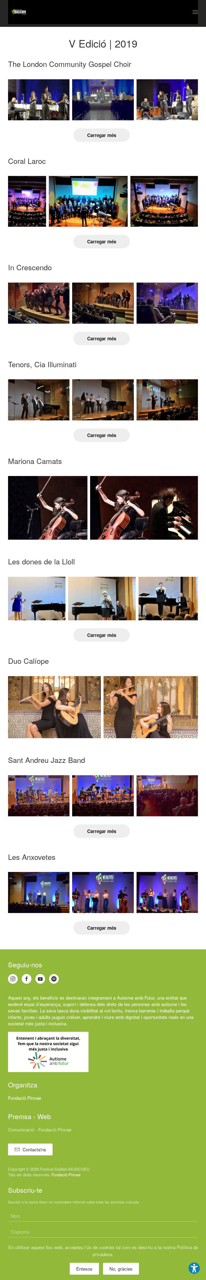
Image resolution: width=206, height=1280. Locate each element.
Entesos (84, 1268)
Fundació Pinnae (24, 1097)
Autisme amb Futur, (136, 997)
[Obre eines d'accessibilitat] (194, 1268)
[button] (195, 12)
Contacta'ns (34, 1149)
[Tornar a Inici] (19, 12)
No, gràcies (121, 1268)
